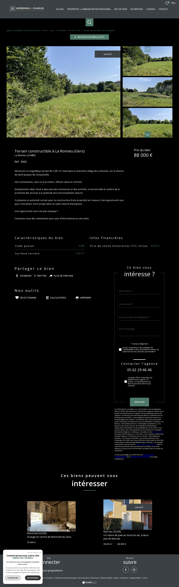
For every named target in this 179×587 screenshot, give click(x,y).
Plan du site (95, 578)
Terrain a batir (74, 30)
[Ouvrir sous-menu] (81, 9)
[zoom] (63, 136)
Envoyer (139, 401)
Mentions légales (106, 578)
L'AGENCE (150, 9)
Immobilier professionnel (96, 9)
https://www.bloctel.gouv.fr (146, 444)
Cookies (144, 578)
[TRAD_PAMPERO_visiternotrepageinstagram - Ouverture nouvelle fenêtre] (134, 570)
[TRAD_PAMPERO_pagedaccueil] (27, 12)
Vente (45, 30)
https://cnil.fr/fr (157, 432)
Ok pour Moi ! (33, 578)
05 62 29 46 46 (139, 369)
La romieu (61, 30)
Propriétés (73, 9)
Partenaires (124, 578)
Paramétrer (13, 578)
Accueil (60, 9)
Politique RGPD (135, 578)
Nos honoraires (83, 578)
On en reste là (33, 552)
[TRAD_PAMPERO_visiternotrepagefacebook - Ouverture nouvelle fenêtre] (126, 570)
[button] (148, 134)
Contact (163, 9)
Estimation (136, 9)
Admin (116, 578)
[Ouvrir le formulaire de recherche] (90, 22)
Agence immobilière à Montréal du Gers (23, 30)
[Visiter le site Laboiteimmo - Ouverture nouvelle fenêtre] (89, 582)
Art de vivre (120, 9)
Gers (52, 30)
